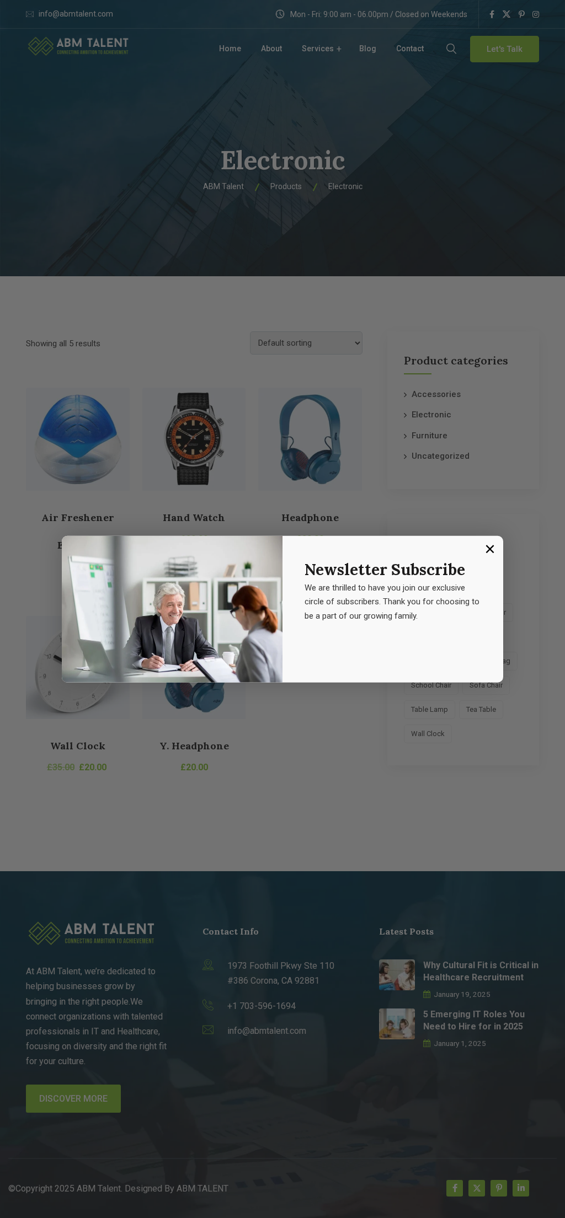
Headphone (310, 517)
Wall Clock (77, 745)
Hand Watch (194, 517)
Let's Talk (505, 49)
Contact (410, 48)
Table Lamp (429, 709)
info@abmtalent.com (76, 13)
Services (318, 48)
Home (230, 48)
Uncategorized (441, 456)
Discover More (73, 1098)
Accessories (436, 394)
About (271, 48)
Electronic (431, 415)
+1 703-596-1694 (261, 1006)
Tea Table (481, 709)
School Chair (431, 685)
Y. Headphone (194, 745)
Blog (367, 48)
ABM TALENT (202, 1188)
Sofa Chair (486, 685)
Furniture (429, 436)
